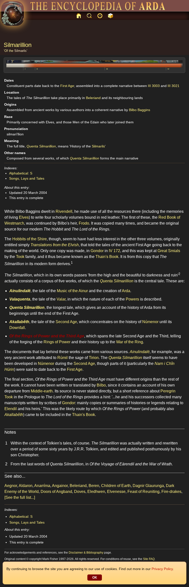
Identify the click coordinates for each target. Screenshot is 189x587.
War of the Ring (129, 342)
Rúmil (62, 358)
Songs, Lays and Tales (26, 178)
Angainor (60, 486)
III (107, 69)
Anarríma (42, 486)
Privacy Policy (162, 569)
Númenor (150, 322)
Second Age (66, 322)
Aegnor (10, 486)
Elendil (10, 409)
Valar (61, 299)
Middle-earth (42, 391)
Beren (94, 486)
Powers (132, 299)
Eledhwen (96, 491)
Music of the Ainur (72, 291)
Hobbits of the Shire (29, 239)
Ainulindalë (20, 291)
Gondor (97, 251)
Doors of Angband (56, 491)
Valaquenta (19, 299)
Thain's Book (106, 257)
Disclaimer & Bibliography (86, 552)
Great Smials (169, 251)
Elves (24, 217)
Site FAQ (149, 559)
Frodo (84, 223)
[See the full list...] (19, 497)
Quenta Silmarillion (41, 146)
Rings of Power (57, 342)
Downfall (17, 328)
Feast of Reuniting (143, 491)
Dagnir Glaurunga (148, 486)
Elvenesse (116, 491)
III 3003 (154, 86)
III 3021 (173, 86)
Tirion (94, 358)
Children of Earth (116, 486)
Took (20, 257)
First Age (67, 86)
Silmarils (20, 51)
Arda (126, 291)
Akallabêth (19, 322)
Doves (79, 491)
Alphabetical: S (20, 173)
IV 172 (114, 251)
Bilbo (101, 385)
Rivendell (64, 211)
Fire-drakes (171, 491)
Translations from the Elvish (55, 245)
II (37, 69)
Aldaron (25, 486)
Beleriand (93, 98)
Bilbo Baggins (139, 110)
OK (94, 577)
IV (168, 69)
